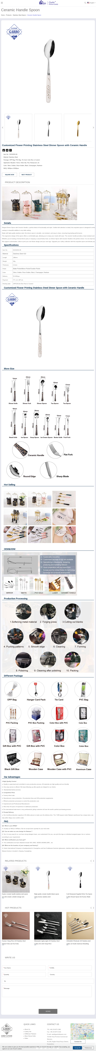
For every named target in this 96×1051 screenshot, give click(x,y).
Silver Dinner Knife (30, 1036)
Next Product (27, 174)
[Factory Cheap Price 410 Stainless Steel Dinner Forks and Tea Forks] (16, 926)
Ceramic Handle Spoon (34, 15)
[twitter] (7, 150)
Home (3, 15)
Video (26, 1038)
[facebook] (4, 150)
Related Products (16, 861)
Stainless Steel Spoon (19, 15)
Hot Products (13, 908)
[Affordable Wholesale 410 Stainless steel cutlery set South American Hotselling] (80, 926)
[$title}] (48, 67)
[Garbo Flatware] (6, 1037)
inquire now (9, 174)
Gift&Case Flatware (30, 1034)
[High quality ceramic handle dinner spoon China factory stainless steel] (48, 879)
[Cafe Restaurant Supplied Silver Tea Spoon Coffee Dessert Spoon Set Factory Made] (80, 879)
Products (8, 15)
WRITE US (10, 957)
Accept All (77, 1048)
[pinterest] (10, 150)
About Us (27, 1029)
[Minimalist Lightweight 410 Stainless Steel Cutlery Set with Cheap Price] (48, 926)
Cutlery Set (28, 1031)
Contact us (78, 1041)
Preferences (88, 1048)
